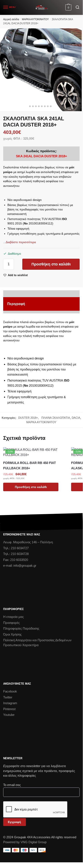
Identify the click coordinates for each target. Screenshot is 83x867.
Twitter (7, 697)
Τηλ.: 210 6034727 (16, 548)
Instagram (10, 703)
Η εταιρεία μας (13, 617)
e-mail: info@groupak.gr (19, 565)
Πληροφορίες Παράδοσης (21, 628)
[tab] (41, 304)
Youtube (8, 715)
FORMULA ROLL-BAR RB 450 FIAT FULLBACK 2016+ (29, 465)
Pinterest (9, 709)
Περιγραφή (16, 304)
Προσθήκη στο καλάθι (51, 264)
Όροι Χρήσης (12, 634)
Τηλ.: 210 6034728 (16, 554)
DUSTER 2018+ (28, 417)
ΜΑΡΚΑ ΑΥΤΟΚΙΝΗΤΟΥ (35, 19)
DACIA (76, 417)
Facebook (10, 691)
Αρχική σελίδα (11, 19)
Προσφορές (11, 622)
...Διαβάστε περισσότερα (19, 242)
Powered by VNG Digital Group (24, 842)
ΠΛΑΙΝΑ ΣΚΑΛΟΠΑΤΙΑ (55, 417)
